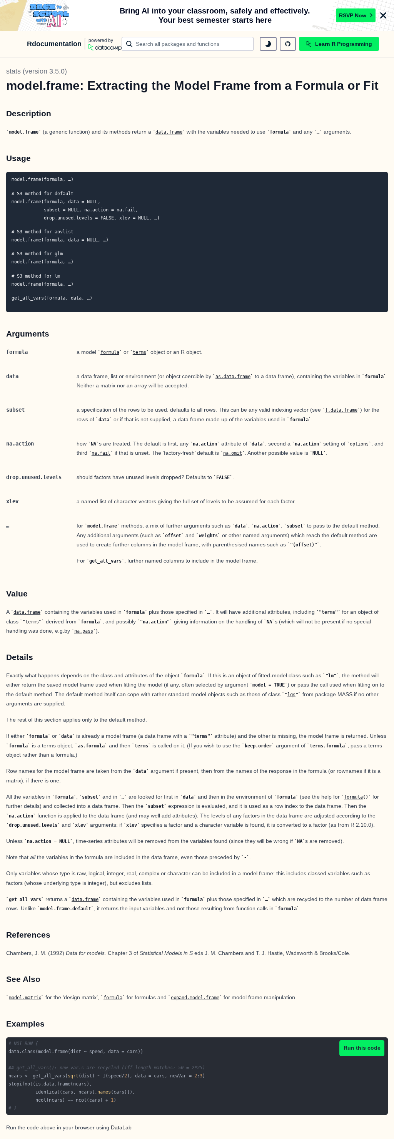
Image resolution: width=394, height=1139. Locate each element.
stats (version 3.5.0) (36, 71)
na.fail (101, 453)
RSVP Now (352, 15)
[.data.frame (341, 410)
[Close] (383, 15)
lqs (291, 694)
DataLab (121, 1127)
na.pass (83, 631)
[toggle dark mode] (268, 44)
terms (139, 352)
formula (109, 352)
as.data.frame (232, 376)
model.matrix (25, 997)
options (359, 444)
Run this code (362, 1048)
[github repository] (288, 44)
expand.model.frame (195, 997)
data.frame (168, 132)
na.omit (232, 453)
